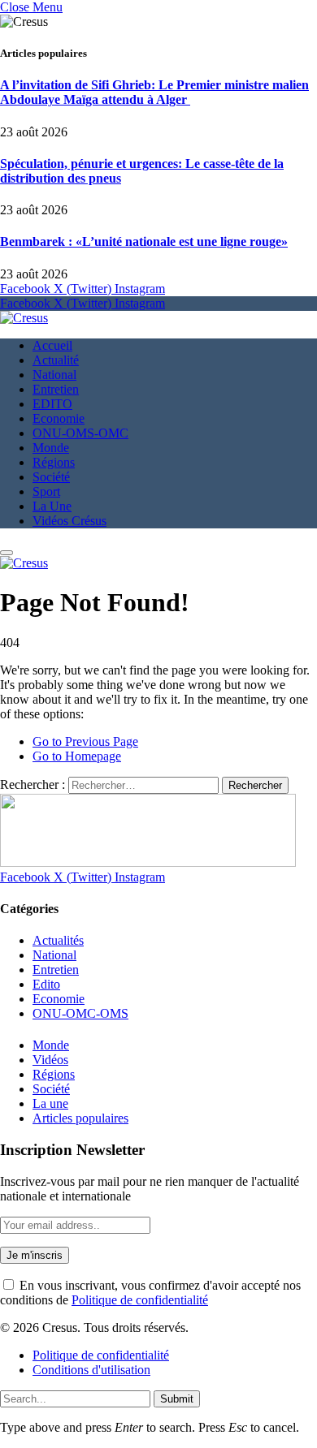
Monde (51, 448)
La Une (52, 506)
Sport (46, 491)
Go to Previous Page (85, 741)
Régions (54, 462)
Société (51, 477)
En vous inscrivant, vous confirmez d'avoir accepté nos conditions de (150, 1292)
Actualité (56, 360)
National (54, 374)
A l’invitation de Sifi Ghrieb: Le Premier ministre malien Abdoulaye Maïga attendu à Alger (154, 92)
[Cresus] (24, 318)
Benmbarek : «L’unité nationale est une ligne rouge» (144, 241)
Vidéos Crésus (69, 521)
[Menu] (6, 552)
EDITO (52, 404)
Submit (176, 1399)
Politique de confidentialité (140, 1300)
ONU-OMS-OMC (80, 433)
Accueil (52, 345)
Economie (59, 418)
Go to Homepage (77, 756)
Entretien (56, 389)
